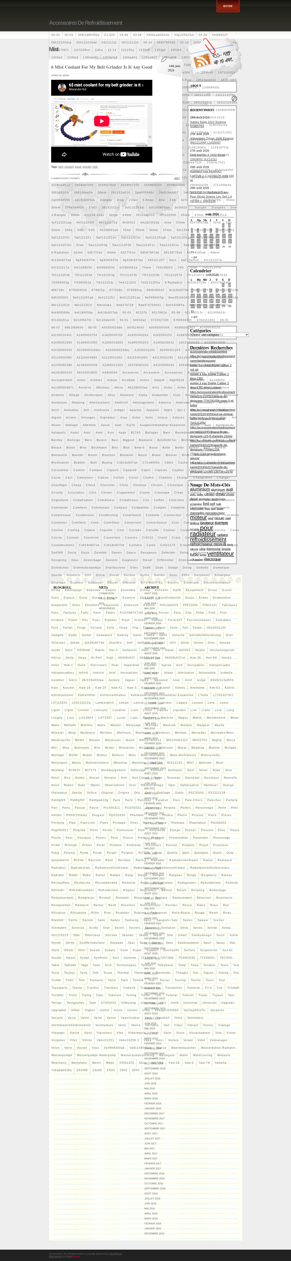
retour (99, 905)
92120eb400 (105, 320)
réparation (142, 897)
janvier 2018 (152, 1108)
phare (153, 815)
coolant (189, 522)
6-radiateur (60, 252)
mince (231, 740)
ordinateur (59, 792)
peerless (152, 807)
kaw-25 (100, 687)
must (219, 762)
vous (95, 1047)
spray (220, 942)
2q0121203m (216, 192)
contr (95, 522)
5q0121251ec (106, 237)
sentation (168, 927)
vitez (74, 1040)
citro (92, 492)
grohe (198, 642)
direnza (184, 560)
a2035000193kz (89, 350)
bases (201, 432)
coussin (73, 537)
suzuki (56, 957)
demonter (200, 552)
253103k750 (200, 170)
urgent (90, 1010)
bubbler (79, 462)
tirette (56, 980)
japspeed (160, 680)
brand (156, 455)
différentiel (165, 560)
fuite (174, 627)
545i (91, 230)
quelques (201, 852)
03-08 (137, 35)
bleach (56, 447)
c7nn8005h (151, 462)
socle (220, 935)
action (144, 380)
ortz (137, 792)
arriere (71, 417)
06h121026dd (86, 42)
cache (183, 462)
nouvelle (230, 777)
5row (80, 245)
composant (198, 507)
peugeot (98, 815)
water (184, 1055)
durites (159, 575)
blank (233, 440)
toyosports (59, 987)
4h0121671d (108, 222)
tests (84, 972)
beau (214, 432)
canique (96, 470)
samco (115, 920)
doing (187, 567)
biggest (128, 440)
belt (60, 166)
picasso (197, 815)
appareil (152, 410)
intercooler (186, 672)
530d (69, 230)
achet (81, 380)
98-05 (224, 320)
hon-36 (195, 657)
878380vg (134, 290)
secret (119, 927)
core (121, 530)
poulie (56, 837)
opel (172, 785)
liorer (147, 710)
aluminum (231, 395)
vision (231, 1032)
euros (190, 597)
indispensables (62, 672)
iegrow (166, 665)
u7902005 (108, 1002)
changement (202, 477)
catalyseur (85, 477)
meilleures (143, 732)
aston (136, 417)
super (137, 950)
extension (131, 605)
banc (167, 432)
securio (150, 927)
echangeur (223, 575)
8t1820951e (221, 305)
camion (79, 470)
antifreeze (101, 410)
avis (111, 432)
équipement (194, 590)
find (212, 612)
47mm (199, 215)
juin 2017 (150, 1143)
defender (169, 552)
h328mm (83, 650)
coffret (159, 500)
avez (99, 432)
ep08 (177, 590)
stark (55, 950)
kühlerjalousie (62, 695)
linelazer (101, 710)
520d (217, 222)
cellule (118, 477)
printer (87, 845)
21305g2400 (195, 125)
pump (84, 852)
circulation (76, 492)
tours (210, 980)
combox (212, 500)
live (194, 710)
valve (98, 1017)
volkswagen (219, 1040)
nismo (80, 777)
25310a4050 (224, 170)
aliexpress (221, 387)
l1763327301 (223, 695)
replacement (182, 897)
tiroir (70, 980)
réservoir (204, 897)
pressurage (221, 837)
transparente (150, 987)
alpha (143, 395)
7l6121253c (105, 282)
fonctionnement (199, 620)
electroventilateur (217, 582)
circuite (57, 492)
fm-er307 (175, 620)
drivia (100, 575)
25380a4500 (219, 177)
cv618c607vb (114, 545)
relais (181, 890)
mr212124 (174, 762)
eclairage (58, 582)
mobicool (166, 747)
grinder (87, 166)
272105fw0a (222, 185)
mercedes (199, 732)
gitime (75, 642)
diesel (147, 560)
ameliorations (99, 402)
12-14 (112, 50)
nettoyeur (175, 770)
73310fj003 (164, 267)
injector (98, 672)
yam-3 (189, 1062)
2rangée (106, 200)
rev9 (112, 905)
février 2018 (152, 1103)
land (152, 702)
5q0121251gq (181, 237)
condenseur (85, 515)
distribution (60, 567)
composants (220, 507)
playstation (197, 822)
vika (120, 1032)
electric (173, 582)
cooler (205, 522)
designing (59, 560)
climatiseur (106, 500)
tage (84, 965)
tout (222, 980)
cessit (133, 477)
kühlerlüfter (86, 695)
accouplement (61, 380)
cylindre (135, 545)
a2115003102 (188, 357)
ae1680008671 (62, 387)
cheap (76, 485)
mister (109, 747)
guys (69, 650)
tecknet (147, 965)
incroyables (196, 665)
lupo (134, 717)
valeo (85, 1017)
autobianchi (225, 425)
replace (161, 897)
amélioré (121, 402)
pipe (72, 822)
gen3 (163, 635)
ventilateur (195, 1017)
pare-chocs (194, 800)
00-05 (69, 35)
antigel (119, 410)
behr (226, 432)
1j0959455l (189, 87)
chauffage (59, 485)
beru (88, 440)
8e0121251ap (130, 297)
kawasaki (148, 687)
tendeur (209, 965)
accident (216, 372)
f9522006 (190, 605)
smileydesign (201, 935)
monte (73, 755)
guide (55, 650)
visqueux (58, 1040)
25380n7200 (130, 185)
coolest (220, 522)
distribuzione (116, 567)
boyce (142, 455)
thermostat (142, 972)
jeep (176, 680)
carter (231, 470)
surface (189, 950)
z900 (136, 1070)
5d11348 (183, 230)
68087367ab (149, 252)
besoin (102, 440)
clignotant (228, 492)
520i (229, 222)
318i (173, 200)
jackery (114, 680)
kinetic (180, 687)
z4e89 (97, 1070)
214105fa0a (200, 132)
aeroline (85, 387)
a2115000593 (61, 357)
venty (122, 1025)
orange (228, 785)
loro (70, 717)
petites (56, 815)
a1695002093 (87, 342)
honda (226, 657)
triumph (233, 987)
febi (151, 612)
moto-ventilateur (153, 755)
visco (180, 1032)
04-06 (203, 35)
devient (111, 560)
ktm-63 (215, 687)
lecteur (166, 702)
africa (118, 387)
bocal (153, 447)
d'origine (231, 545)
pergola (170, 807)
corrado (135, 530)
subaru (110, 950)
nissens (110, 777)
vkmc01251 (105, 1040)
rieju (214, 905)
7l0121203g (106, 275)
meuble (94, 740)
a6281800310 (61, 372)
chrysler (194, 485)
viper (167, 1032)
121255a (127, 50)
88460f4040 (155, 290)
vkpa (147, 1040)
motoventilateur (97, 762)
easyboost (202, 575)
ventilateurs (104, 1025)
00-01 (55, 35)
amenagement (143, 402)
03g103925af (184, 35)
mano (102, 725)
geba (151, 635)
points (107, 830)
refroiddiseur (211, 882)
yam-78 (204, 1062)
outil (148, 792)
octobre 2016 (153, 1183)
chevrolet (107, 485)
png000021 (59, 830)
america (165, 402)
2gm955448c (144, 192)
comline (228, 500)
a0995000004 (159, 327)
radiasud (225, 860)
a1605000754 (87, 335)
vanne (111, 1017)
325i (195, 200)
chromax (139, 485)
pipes (104, 822)
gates (137, 635)
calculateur (60, 470)
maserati (169, 725)
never (203, 770)
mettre (79, 740)
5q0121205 (226, 230)
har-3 (113, 650)
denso (217, 552)
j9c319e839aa (93, 680)
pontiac (190, 830)
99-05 (92, 327)
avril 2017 (150, 1153)
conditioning (108, 515)
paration (162, 800)
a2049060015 (195, 350)
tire (236, 972)
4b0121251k (217, 215)
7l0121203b (83, 275)
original (108, 792)
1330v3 (72, 57)
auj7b (130, 425)
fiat (188, 612)
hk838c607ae (150, 657)
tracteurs (111, 987)
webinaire (59, 1062)
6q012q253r (190, 260)
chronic (157, 485)
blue (126, 447)
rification (58, 912)
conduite (153, 515)
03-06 (124, 35)
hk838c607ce (175, 657)
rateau (226, 875)
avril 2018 (150, 1093)
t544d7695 (186, 957)
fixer (96, 620)
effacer (112, 582)
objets (95, 785)
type (92, 1002)
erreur (213, 590)
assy (123, 417)
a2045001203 (170, 350)
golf (130, 642)
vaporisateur (130, 1017)
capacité (130, 470)
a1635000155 (112, 335)
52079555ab (199, 222)
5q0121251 (83, 237)
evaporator (59, 605)
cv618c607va (89, 545)
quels (217, 852)
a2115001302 (112, 357)
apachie (136, 410)
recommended (106, 882)
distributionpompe (87, 567)
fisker (73, 620)
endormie (94, 590)
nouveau (173, 777)
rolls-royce (181, 912)
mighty (217, 740)
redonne (128, 882)
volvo (55, 1047)
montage (57, 755)
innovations (129, 672)
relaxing (198, 890)
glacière (115, 642)
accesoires (130, 372)
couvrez (131, 537)
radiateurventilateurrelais (209, 867)
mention (181, 732)
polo (141, 830)
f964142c (210, 605)
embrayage (73, 590)
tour (151, 980)
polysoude (157, 830)
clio (146, 500)
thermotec (163, 972)
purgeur (127, 852)
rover (213, 912)
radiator (57, 875)
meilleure (124, 732)
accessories (196, 372)
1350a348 (110, 57)
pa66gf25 (58, 800)
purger (112, 852)
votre (68, 1047)
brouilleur (202, 455)
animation (71, 410)
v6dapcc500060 (167, 1010)
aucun (105, 425)
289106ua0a (83, 192)
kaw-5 (132, 687)
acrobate (128, 380)
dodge (173, 567)
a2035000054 (61, 350)
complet (160, 507)
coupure (201, 530)
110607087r (60, 50)
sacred (87, 920)
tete (95, 972)
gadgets (57, 635)
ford (54, 627)
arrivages (88, 417)
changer (223, 477)
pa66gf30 (77, 800)
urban (75, 1010)
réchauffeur (60, 882)
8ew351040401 (179, 297)
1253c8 (144, 50)
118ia (99, 50)
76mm (193, 267)
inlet (112, 672)
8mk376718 (125, 305)
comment (80, 507)
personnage (204, 807)
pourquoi (84, 837)
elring (55, 590)
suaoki (95, 950)
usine (118, 1010)
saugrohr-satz (167, 920)
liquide (162, 710)
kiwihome (197, 687)
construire (212, 515)
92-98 (176, 312)
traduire (129, 987)
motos (76, 762)
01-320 (109, 35)
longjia (57, 717)
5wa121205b (121, 245)
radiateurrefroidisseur (112, 867)
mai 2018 (149, 1088)
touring (180, 980)
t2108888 (148, 957)
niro (67, 777)
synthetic (101, 957)
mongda (230, 747)
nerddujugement (113, 770)
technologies (126, 965)
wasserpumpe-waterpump (96, 1055)
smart (182, 935)
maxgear (203, 725)
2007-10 (197, 117)
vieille (74, 1032)
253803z (198, 177)
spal (131, 942)
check (90, 485)
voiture (173, 1040)
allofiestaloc (93, 395)
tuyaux (217, 995)
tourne (196, 980)
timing (223, 972)
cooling (73, 530)
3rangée (200, 207)
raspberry (209, 875)
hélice (56, 657)
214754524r (198, 140)
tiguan (208, 972)
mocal (182, 747)
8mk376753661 (149, 305)
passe (94, 807)
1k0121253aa (227, 102)
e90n (186, 575)
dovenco (73, 575)
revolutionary (150, 905)
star (233, 942)
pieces (226, 815)
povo (114, 837)
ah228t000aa (138, 387)
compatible (140, 507)
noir (124, 777)
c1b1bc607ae (127, 462)
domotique (221, 567)
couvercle (91, 537)
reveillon (128, 905)
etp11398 (147, 597)
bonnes (220, 447)
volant (188, 1040)
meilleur (106, 732)
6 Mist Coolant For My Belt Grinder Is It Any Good (101, 67)
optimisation (189, 785)
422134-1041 (94, 215)
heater (200, 650)
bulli (93, 462)
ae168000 (217, 380)
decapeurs (149, 552)
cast (68, 477)
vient (88, 1032)
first (223, 612)
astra (149, 417)
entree (145, 590)
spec (169, 942)
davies (117, 552)
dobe (159, 567)
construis (232, 515)
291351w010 (120, 192)
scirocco (78, 927)
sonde (56, 942)
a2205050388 (61, 365)
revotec (172, 905)
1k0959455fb (225, 110)
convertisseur (156, 522)
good (78, 166)
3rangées (218, 207)
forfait (68, 627)
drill (88, 575)
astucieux (196, 417)
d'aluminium (189, 545)
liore (134, 710)
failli (84, 612)
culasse (191, 537)
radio (73, 875)
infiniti (83, 672)
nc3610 (74, 770)
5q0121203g (203, 230)
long (230, 710)
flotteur (157, 620)
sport (207, 942)
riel (226, 905)
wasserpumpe (61, 1055)
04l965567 (220, 35)
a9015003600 (87, 372)
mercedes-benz (222, 732)
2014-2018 (216, 117)
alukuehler (160, 395)
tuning (131, 995)
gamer (87, 635)
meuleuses (113, 740)
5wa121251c (145, 245)
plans (147, 822)
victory (208, 1025)
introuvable (207, 672)
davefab (100, 552)
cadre (211, 462)
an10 (55, 410)
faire (97, 612)
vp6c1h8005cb (141, 1047)
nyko (82, 785)
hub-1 (68, 665)
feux (177, 612)
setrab (212, 927)
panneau (144, 800)
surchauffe (171, 950)
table (55, 965)
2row (120, 200)
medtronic (87, 732)
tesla (224, 965)
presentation (178, 837)
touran (165, 980)
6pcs (172, 260)
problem (116, 845)
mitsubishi (126, 747)
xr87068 (157, 1062)
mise (66, 747)
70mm (146, 267)
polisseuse (125, 830)
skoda (143, 935)
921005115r (194, 312)
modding (197, 747)
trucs (73, 995)
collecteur (176, 500)
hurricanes (98, 665)
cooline (57, 530)
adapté (159, 380)
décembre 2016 (154, 1173)
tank (96, 965)
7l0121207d (173, 275)
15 (224, 236)
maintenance (216, 717)
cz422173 (168, 545)
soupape (116, 942)
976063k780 (182, 320)
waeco (161, 1047)
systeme (130, 957)
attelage (71, 425)
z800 (123, 1070)
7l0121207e (196, 275)
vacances (217, 1010)
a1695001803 (212, 335)
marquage (133, 725)
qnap (158, 852)
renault (105, 897)
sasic (147, 920)
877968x (116, 290)
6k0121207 (156, 260)
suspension (209, 950)
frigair (148, 627)
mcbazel (57, 732)
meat (72, 732)
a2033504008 (214, 342)
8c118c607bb (179, 290)
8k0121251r (83, 305)
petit (234, 807)
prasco (128, 837)
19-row (185, 80)
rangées (175, 875)
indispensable (220, 665)
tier (196, 972)
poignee (79, 830)
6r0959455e (106, 267)
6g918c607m (85, 260)
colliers (195, 500)
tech (108, 965)
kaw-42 (117, 687)
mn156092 (147, 747)
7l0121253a (218, 275)
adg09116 (176, 380)
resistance (224, 897)
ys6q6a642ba (61, 1070)
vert (167, 1025)
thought (182, 972)
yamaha (220, 1062)
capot (145, 470)
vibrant (192, 1025)
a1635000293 (138, 335)
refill (144, 882)
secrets (134, 927)
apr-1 (181, 410)
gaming (122, 635)
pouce (235, 830)
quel (185, 852)
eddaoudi (95, 582)
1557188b (185, 65)
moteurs (118, 755)
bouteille (126, 455)
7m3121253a (150, 282)
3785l (93, 207)
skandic (128, 935)
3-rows (148, 200)
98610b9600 (74, 327)
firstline (57, 620)
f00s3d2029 (169, 605)
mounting (139, 762)
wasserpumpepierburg (137, 1055)
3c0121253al (134, 207)
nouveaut (192, 777)
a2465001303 (112, 365)
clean (178, 492)
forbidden (223, 620)
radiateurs (142, 867)
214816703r (220, 147)
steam (68, 950)
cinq (209, 485)
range (143, 875)
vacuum (57, 1017)
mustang (57, 770)
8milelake (104, 305)
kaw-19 (84, 687)
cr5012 (147, 537)
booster (77, 455)
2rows (133, 200)
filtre (200, 612)
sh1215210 (59, 935)
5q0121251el (131, 237)
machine (167, 717)
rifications (78, 912)
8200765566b (221, 282)
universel (210, 1002)
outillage (164, 792)
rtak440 (57, 920)
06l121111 (109, 42)
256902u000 (199, 185)
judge (201, 680)
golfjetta (144, 642)
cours (234, 530)
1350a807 (149, 57)
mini (54, 747)
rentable (122, 897)
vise (218, 1032)
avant (74, 432)
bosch (92, 455)
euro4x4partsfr (170, 597)
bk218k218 (189, 440)
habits (100, 650)
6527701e (128, 252)
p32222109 (217, 792)
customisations (62, 545)
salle (101, 920)
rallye (100, 875)
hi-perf (96, 657)
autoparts (58, 432)
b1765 (135, 432)
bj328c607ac (167, 440)
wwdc (110, 1062)
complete (178, 507)
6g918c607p (109, 260)
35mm (230, 200)
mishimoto (82, 747)
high (109, 657)
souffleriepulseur (92, 942)
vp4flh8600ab (114, 1047)
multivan (205, 762)
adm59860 (197, 380)
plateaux (178, 822)
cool (175, 522)
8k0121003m (205, 297)
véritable (152, 1025)
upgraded (58, 1010)
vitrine (87, 1040)
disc (198, 560)
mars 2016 (151, 1218)
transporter (173, 987)
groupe (225, 642)
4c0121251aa (61, 222)
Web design (55, 1256)
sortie (70, 942)
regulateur (148, 890)
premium (157, 837)
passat (80, 807)
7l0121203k (151, 275)
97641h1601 (206, 320)
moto (132, 755)
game (72, 635)
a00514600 (135, 327)
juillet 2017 (152, 1138)
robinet (140, 912)
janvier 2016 (152, 1228)
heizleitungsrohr (222, 650)
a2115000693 (87, 357)
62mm (78, 252)
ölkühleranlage (152, 785)
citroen (106, 492)
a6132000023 (214, 365)
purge (97, 852)
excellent (92, 605)
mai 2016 (149, 1208)
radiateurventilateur (170, 867)
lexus (224, 702)
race (109, 860)
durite (144, 575)
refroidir (58, 890)
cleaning (195, 492)
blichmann (99, 447)
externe (149, 605)
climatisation (83, 500)
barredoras (183, 432)
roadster (122, 912)
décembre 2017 (154, 1113)
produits (188, 845)
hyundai (150, 665)
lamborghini (104, 702)
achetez (96, 380)
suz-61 (227, 950)
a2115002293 (163, 357)
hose (55, 665)
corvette (152, 530)
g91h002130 (216, 627)
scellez (218, 920)
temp (182, 965)
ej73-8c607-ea (152, 582)
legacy (182, 702)
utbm (146, 1010)
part (54, 807)
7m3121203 (127, 282)
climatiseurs (129, 500)
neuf (190, 770)
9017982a (159, 312)
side (76, 935)
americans (183, 402)
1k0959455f (202, 110)
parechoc (214, 800)
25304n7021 (216, 162)
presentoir (200, 837)
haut (157, 650)
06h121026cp (61, 42)
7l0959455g (60, 282)
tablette (70, 965)
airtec (168, 387)
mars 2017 (151, 1158)
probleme (134, 845)
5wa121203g (98, 245)
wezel (96, 1062)
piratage (119, 822)
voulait (82, 1047)
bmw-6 (140, 447)
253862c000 (176, 185)
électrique (191, 582)
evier (76, 605)
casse (56, 477)
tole (82, 980)
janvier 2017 (152, 1168)
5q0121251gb (156, 237)
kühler (230, 687)
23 (230, 241)
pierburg (57, 822)
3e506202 (182, 207)
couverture (112, 537)
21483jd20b (220, 155)
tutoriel (188, 995)
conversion (133, 522)
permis (186, 807)
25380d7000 (84, 185)
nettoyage (138, 770)
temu (195, 965)
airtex (181, 387)
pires (134, 822)
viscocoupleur (200, 1032)
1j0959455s (211, 87)
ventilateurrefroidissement (71, 1025)
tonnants (96, 980)
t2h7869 (167, 957)
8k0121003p (229, 297)
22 (224, 241)
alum (177, 395)
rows (227, 912)
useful (104, 1010)
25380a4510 (60, 185)
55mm (140, 230)
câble (169, 462)
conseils (192, 515)
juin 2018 (150, 1083)
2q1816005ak (85, 200)
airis (155, 387)
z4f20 (111, 1070)
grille (185, 642)
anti (87, 410)
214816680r (197, 147)
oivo (132, 785)
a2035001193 (144, 350)
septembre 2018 (155, 1068)
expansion (111, 605)
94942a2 (139, 320)
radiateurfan (80, 867)
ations (56, 425)
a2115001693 (137, 357)
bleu (83, 447)
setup (226, 927)
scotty (93, 927)
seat (106, 927)
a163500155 (162, 335)
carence (215, 470)
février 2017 (152, 1163)
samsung (132, 920)
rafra (87, 875)
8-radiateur (174, 282)
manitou (87, 725)
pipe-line (87, 822)
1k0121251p (203, 102)
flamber (111, 620)
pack (116, 800)
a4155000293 (163, 365)
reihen (166, 890)
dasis (85, 552)
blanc (220, 440)
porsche (207, 830)
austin (195, 425)
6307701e (95, 252)
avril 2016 (150, 1213)
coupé (185, 530)
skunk (157, 935)
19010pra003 (206, 80)
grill (173, 642)
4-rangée (58, 215)
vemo (178, 1017)
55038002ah (109, 230)
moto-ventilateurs (183, 755)
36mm (55, 207)
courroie (219, 530)
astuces (178, 417)
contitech (79, 522)
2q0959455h (60, 200)
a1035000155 (210, 327)
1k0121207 (202, 95)
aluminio (191, 395)
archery (209, 410)
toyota (77, 987)
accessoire (151, 372)
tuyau (203, 995)
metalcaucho (60, 740)
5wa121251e (169, 245)
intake (168, 672)
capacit (112, 470)
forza (123, 627)
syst (116, 957)
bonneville (59, 455)
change (182, 477)
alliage (74, 395)
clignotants (59, 500)
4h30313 (128, 222)
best (115, 440)
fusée (197, 627)
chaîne (148, 477)
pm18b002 (219, 822)
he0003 (185, 650)
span (143, 942)
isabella (227, 672)
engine (111, 590)
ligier (55, 710)
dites (134, 567)
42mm (113, 215)
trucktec (57, 995)
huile (82, 665)
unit (163, 1002)
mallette (70, 725)
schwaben (59, 927)
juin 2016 (150, 1203)
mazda (219, 725)
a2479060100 (138, 365)
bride (186, 455)
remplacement (62, 897)
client (210, 492)
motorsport (59, 762)
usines (132, 1010)
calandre (228, 462)
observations (114, 785)
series (198, 927)
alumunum (59, 402)
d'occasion (211, 545)
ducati (114, 575)
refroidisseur (108, 890)
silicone (111, 935)
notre (158, 777)
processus (153, 845)
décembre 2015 (154, 1233)
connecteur (172, 515)
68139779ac (173, 252)
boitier (194, 447)
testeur (69, 972)
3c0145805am (159, 207)
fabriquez (229, 605)
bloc (115, 447)
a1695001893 (61, 342)
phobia (167, 815)
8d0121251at (203, 290)
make (55, 725)
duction (129, 575)
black (207, 440)
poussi (101, 837)
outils (179, 792)
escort (227, 590)
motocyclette (210, 755)
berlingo (73, 440)
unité (175, 1002)
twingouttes (75, 1002)
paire (129, 800)
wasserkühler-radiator (218, 1047)
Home (228, 6)
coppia (89, 530)
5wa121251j (193, 245)
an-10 (223, 402)
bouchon (108, 455)
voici (159, 1040)
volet (201, 1040)
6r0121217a (60, 267)
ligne (69, 710)
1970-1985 (229, 80)
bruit (217, 455)
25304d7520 (192, 162)
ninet (55, 777)
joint (188, 680)
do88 (147, 567)
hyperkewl (132, 665)
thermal (123, 972)
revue (187, 905)
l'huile (203, 695)
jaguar (130, 680)
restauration (60, 905)
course (56, 537)
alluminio (127, 395)
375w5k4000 (74, 207)
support (152, 950)
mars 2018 (151, 1098)
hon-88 (211, 657)
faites (110, 612)
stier (81, 950)
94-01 (124, 320)
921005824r (217, 312)
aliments (57, 395)
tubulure (115, 995)
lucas (121, 717)
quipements (60, 860)
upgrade (227, 1002)
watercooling (203, 1055)
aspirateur (107, 417)
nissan (94, 777)
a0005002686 (112, 327)
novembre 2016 (154, 1178)
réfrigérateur (163, 882)
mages (183, 717)
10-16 (184, 42)
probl (101, 845)
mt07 (190, 762)
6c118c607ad (61, 260)
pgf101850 (117, 815)
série (184, 927)
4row (168, 222)
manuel (115, 725)
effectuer (129, 582)
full (185, 627)
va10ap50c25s (195, 1010)
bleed (70, 447)
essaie (97, 597)
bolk (206, 447)
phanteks (137, 815)
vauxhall (163, 1017)
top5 (124, 980)
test (236, 965)
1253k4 (176, 50)
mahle (197, 717)
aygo (122, 432)
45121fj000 (167, 215)
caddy (197, 462)
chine (124, 485)
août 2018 (151, 1073)
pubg (55, 852)
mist (97, 747)
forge (81, 627)
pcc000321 (111, 807)
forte (111, 627)
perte (222, 807)
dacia (72, 552)
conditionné (132, 515)
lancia (139, 702)
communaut (100, 507)
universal (190, 1002)
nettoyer (157, 770)
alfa (206, 387)
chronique (175, 485)
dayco (131, 552)
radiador (158, 860)
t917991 (226, 957)
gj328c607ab (94, 642)
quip (229, 852)
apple (168, 410)
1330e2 (57, 57)
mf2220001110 (177, 740)
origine (123, 792)
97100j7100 (160, 320)
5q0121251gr (206, 237)
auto (207, 425)
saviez (188, 920)
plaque (161, 822)
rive (107, 912)
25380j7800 (107, 185)
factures (69, 612)
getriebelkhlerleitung (205, 635)
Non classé (140, 777)
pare (176, 800)
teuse (107, 972)
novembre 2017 (154, 1118)
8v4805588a (60, 312)
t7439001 (207, 957)
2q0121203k (192, 192)
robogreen (159, 912)
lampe (124, 702)
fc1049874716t (131, 612)
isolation (57, 680)
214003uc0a (218, 125)
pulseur (69, 852)
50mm (180, 222)
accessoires (174, 372)
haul (145, 650)
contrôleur (112, 522)
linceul (83, 710)
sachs (73, 920)
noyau (68, 785)
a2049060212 (221, 350)
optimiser (211, 785)
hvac (115, 665)
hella (70, 657)
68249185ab (196, 252)
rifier (95, 912)
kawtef (165, 687)
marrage (152, 725)
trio (220, 987)
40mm (75, 215)
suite (124, 950)
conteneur (59, 522)
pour (69, 837)
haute (169, 650)
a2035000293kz (118, 350)
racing (141, 860)
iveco (73, 680)
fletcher (141, 620)
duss (173, 575)
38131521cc (111, 207)
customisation (213, 537)
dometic (202, 567)
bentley (57, 440)
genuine (178, 635)
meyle (130, 740)
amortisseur (205, 402)
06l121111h (130, 42)
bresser (171, 455)
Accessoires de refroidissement (85, 22)
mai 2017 (149, 1148)
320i (184, 200)
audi (118, 425)
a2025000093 (189, 342)
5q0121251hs (61, 245)
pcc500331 (133, 807)
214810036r (221, 140)
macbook (149, 717)
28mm (102, 192)
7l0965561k (82, 282)
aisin (194, 387)
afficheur (103, 387)
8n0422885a (175, 305)
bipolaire (146, 440)
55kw (127, 230)
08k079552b (166, 42)
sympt (84, 957)
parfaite (232, 800)
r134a (79, 860)
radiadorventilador (183, 860)
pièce (212, 815)
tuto (158, 995)
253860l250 (153, 185)
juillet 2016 (152, 1198)
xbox (142, 1062)
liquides (179, 710)
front (162, 627)
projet (203, 845)
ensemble (128, 590)
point (94, 830)
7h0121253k (60, 275)
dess (75, 560)
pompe (175, 830)
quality (172, 852)
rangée (158, 875)
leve (211, 702)
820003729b (196, 282)
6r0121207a (213, 260)
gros (211, 642)
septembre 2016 (155, 1188)
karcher (69, 687)
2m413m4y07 (169, 192)
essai (83, 597)
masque (186, 725)
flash (126, 620)
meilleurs (163, 732)
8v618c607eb (108, 312)
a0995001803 (184, 327)
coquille (106, 530)
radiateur (58, 867)
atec (223, 417)
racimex (124, 860)
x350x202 (126, 1062)
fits (85, 620)
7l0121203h (128, 275)
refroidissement (81, 890)
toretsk (138, 980)
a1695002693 (112, 342)
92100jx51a (60, 320)
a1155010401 (61, 335)
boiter (179, 447)
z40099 (82, 1070)
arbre (194, 410)
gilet (229, 635)
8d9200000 (59, 297)
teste (55, 972)
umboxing (128, 1002)
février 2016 (152, 1223)
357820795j (212, 200)
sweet (70, 957)
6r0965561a (129, 267)
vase (148, 1017)
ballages (151, 432)
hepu (82, 657)
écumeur (76, 582)
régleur (129, 890)
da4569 (57, 552)
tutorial (172, 995)
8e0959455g (154, 297)
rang (129, 875)
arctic (223, 410)
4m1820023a (150, 222)
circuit (222, 485)
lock (218, 710)
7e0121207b (211, 267)
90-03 (127, 312)
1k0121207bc (226, 95)
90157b (141, 312)
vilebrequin (136, 1032)
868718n (57, 290)
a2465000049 (87, 365)
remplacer (86, 897)
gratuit (160, 642)
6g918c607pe (133, 260)
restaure (82, 905)
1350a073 (90, 57)
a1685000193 (187, 335)
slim (170, 935)
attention (89, 425)
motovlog (120, 762)
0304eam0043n (158, 35)
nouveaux (211, 777)
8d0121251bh (228, 290)
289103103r (60, 192)
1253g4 (160, 50)
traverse (193, 987)
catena (103, 477)
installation (151, 672)
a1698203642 (163, 342)
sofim (234, 935)
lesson (197, 702)
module (214, 747)
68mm (215, 252)
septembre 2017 (155, 1128)
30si (162, 200)
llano (206, 710)
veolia (135, 1025)
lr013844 (86, 717)
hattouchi (130, 650)
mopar (87, 755)
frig (135, 627)
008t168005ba (89, 35)
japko (144, 680)
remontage (217, 890)
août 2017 (151, 1133)
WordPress (116, 1253)
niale (217, 770)
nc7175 (90, 770)
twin (231, 995)
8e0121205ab (83, 297)
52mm (55, 230)
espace (69, 597)
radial (208, 860)
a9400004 (110, 372)
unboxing (148, 1002)
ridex (201, 905)
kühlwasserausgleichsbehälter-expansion (162, 695)
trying (86, 995)
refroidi (232, 882)
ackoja (112, 380)
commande (59, 507)
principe (71, 845)
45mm (185, 215)
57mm (167, 230)
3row (234, 207)
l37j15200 (59, 702)
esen (55, 597)
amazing (78, 402)
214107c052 (222, 132)
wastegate (167, 1055)
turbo (145, 995)
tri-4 (208, 987)
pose (222, 830)
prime (55, 845)
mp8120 (156, 762)
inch (179, 665)
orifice (92, 792)
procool (171, 845)
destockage (92, 560)
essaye (112, 597)
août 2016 (151, 1193)
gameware (104, 635)
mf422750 (200, 740)
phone (182, 815)
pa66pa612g (98, 800)
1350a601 (130, 57)
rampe (115, 875)
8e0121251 (106, 297)
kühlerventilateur (113, 695)
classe (145, 492)
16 (230, 236)
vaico (72, 1017)
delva (184, 552)
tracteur (93, 987)
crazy (176, 537)
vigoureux (104, 1032)
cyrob (151, 545)
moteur (102, 755)
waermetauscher (183, 1047)
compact (120, 507)
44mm (127, 215)
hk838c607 (126, 657)
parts (66, 807)
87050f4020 (78, 290)
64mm (111, 252)
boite (166, 447)
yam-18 (174, 1062)
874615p (98, 290)
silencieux (92, 935)
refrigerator (187, 882)
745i (181, 267)
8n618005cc (198, 305)
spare (156, 942)
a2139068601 (213, 357)
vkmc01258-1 (129, 1040)
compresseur (61, 515)
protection (220, 845)
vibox (178, 1025)
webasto (223, 1055)
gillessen (58, 642)
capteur (178, 470)
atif (234, 417)
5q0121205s (60, 237)
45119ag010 (145, 215)
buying (107, 462)
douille (56, 575)
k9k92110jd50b (222, 680)
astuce (163, 417)
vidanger (58, 1032)
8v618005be (84, 312)
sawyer (203, 920)
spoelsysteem (188, 942)
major (235, 717)
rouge (200, 912)
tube (99, 995)
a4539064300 (189, 365)
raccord (94, 860)
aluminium (211, 395)
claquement (126, 492)
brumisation (60, 462)
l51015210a (81, 702)
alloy (111, 395)
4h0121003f (85, 222)
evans (203, 597)
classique (162, 492)
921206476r (83, 320)
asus (212, 417)
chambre (165, 477)
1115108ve (82, 50)
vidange (224, 1025)
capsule (161, 470)
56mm (153, 230)
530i (80, 230)
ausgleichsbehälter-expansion (163, 425)
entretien (162, 590)
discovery (213, 560)
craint (162, 537)
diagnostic (130, 560)
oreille (77, 792)
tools (112, 980)
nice (229, 770)
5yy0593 (213, 245)
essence (129, 597)
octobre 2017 (153, 1123)
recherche (82, 882)
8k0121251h (60, 305)
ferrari (164, 612)
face (55, 612)
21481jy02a (198, 155)
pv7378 (144, 852)
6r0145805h (83, 267)
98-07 (55, 327)
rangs (191, 875)
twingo (56, 1002)
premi (142, 837)
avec (87, 432)
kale (54, 687)
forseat (96, 627)
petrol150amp (76, 815)
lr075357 (105, 717)
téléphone (165, 965)
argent (56, 417)
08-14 (147, 42)
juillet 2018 (152, 1078)
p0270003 (196, 792)
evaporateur (222, 597)
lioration (119, 710)
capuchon (196, 470)
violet (154, 1032)
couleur (169, 530)
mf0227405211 (150, 740)
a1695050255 (138, 342)
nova (55, 785)
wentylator (79, 1062)
